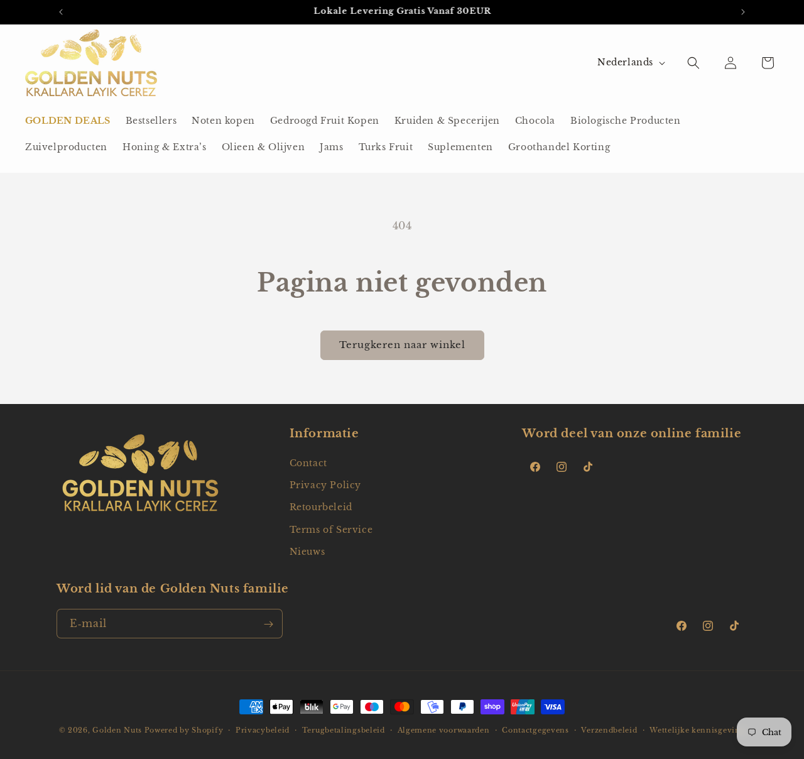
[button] (693, 63)
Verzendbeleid (609, 729)
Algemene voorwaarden (444, 729)
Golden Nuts (117, 730)
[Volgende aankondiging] (743, 12)
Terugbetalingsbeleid (343, 729)
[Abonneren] (268, 624)
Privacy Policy (325, 485)
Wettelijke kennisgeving (697, 729)
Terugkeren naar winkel (402, 345)
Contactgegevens (535, 729)
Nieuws (307, 551)
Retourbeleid (321, 507)
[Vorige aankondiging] (61, 12)
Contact (308, 463)
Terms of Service (331, 529)
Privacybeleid (263, 729)
